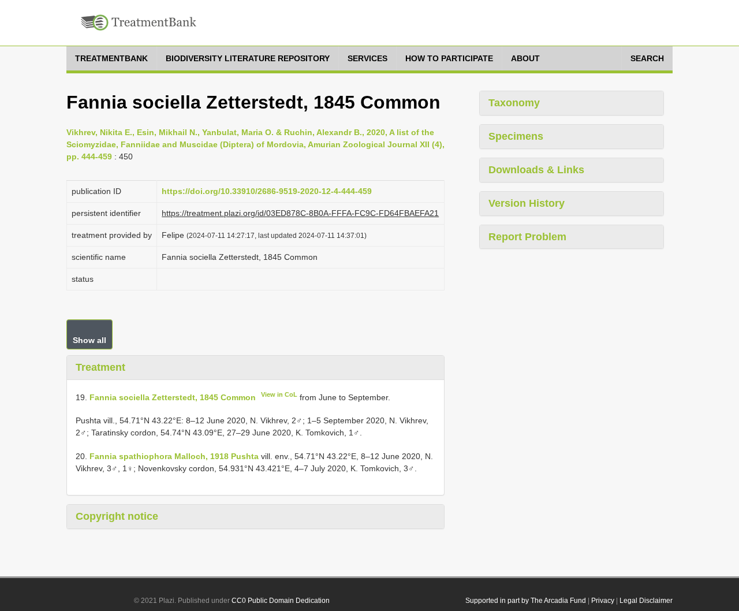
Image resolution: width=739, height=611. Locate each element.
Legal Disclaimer (646, 601)
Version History (526, 203)
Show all (89, 340)
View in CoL (279, 394)
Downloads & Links (536, 170)
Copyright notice (117, 516)
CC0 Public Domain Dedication (281, 601)
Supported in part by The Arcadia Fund (525, 601)
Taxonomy (514, 103)
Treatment (100, 367)
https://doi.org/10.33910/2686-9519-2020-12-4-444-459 (267, 191)
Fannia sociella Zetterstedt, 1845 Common (172, 396)
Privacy (602, 601)
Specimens (515, 136)
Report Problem (527, 237)
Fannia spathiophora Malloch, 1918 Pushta (174, 456)
